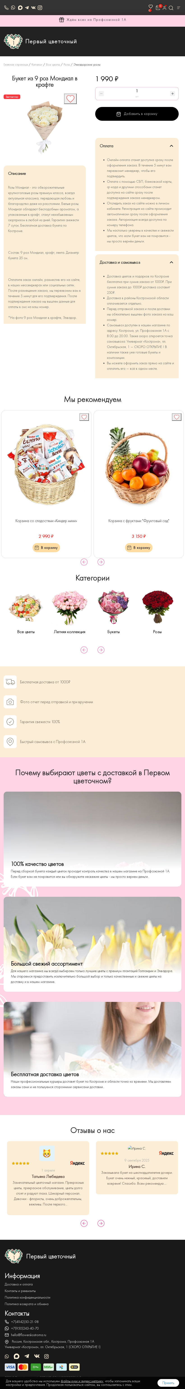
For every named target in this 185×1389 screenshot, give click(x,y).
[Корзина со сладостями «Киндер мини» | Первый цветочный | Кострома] (46, 465)
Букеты (113, 631)
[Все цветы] (25, 607)
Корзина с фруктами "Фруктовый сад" (139, 520)
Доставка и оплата (19, 1284)
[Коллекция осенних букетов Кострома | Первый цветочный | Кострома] (69, 607)
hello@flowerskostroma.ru (28, 1335)
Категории (93, 577)
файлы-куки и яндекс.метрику (82, 1381)
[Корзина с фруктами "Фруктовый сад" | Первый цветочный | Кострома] (139, 465)
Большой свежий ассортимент (47, 963)
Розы (157, 631)
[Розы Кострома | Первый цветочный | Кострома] (157, 607)
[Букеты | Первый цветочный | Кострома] (113, 607)
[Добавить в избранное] (70, 99)
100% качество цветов (37, 863)
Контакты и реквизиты (20, 1291)
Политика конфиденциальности (27, 1297)
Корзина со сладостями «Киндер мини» (46, 520)
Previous (84, 562)
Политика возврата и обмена (27, 1304)
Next (101, 562)
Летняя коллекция (69, 631)
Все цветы (26, 631)
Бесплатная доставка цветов (45, 1074)
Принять (168, 1383)
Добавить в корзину (140, 114)
